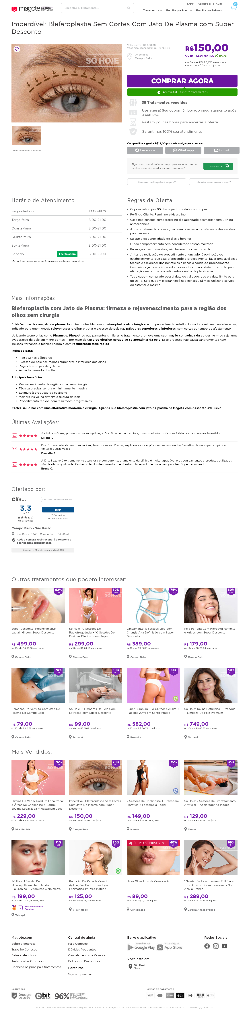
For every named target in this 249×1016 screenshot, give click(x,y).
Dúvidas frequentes (82, 949)
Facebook (145, 150)
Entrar (190, 4)
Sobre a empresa (23, 943)
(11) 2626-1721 (206, 1007)
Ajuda (219, 4)
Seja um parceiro (80, 974)
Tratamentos (151, 10)
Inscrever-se (215, 166)
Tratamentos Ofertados (27, 961)
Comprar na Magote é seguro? (157, 182)
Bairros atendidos (24, 955)
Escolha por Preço (177, 10)
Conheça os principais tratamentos (36, 967)
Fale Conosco (78, 943)
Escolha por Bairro (208, 10)
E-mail (221, 150)
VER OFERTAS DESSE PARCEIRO (57, 499)
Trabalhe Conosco (24, 949)
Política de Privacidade (84, 961)
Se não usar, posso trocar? (214, 182)
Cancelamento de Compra (87, 955)
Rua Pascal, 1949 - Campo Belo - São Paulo (43, 534)
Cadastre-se (204, 4)
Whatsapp (185, 150)
